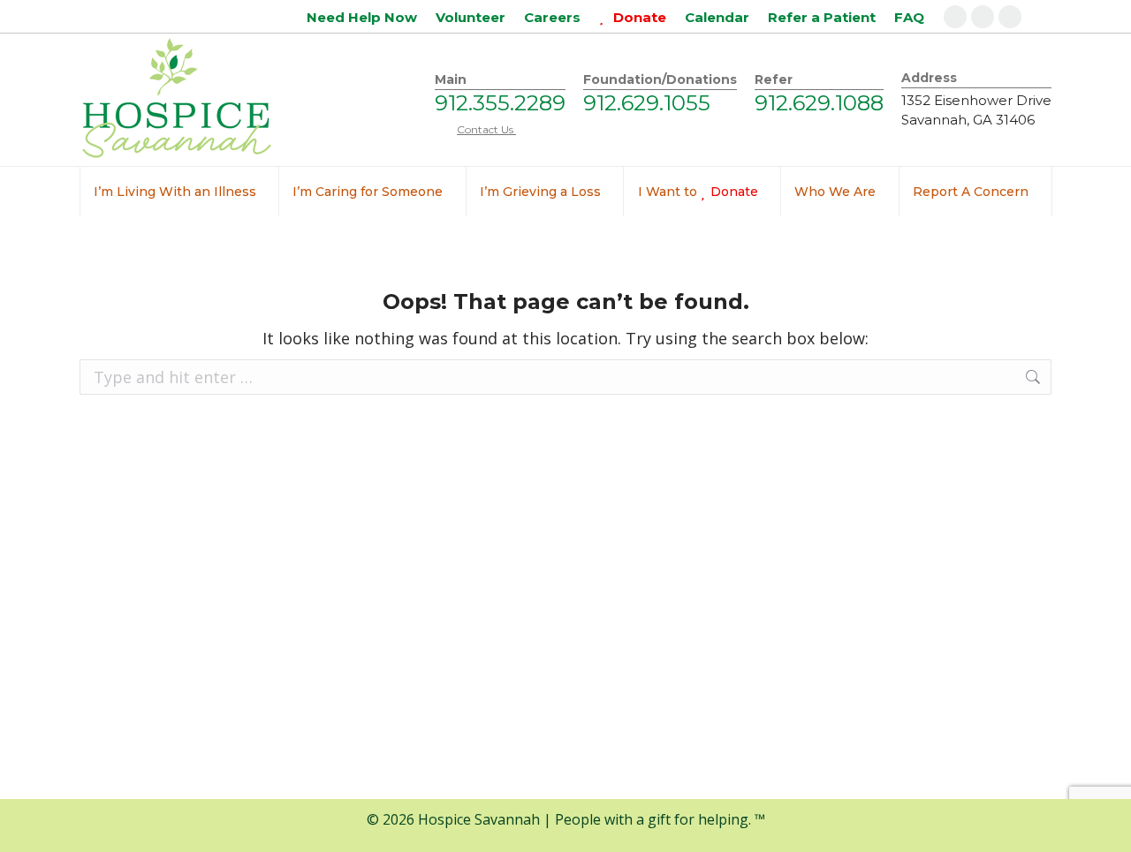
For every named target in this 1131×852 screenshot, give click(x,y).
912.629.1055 (646, 103)
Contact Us (486, 129)
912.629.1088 (819, 103)
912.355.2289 (500, 103)
